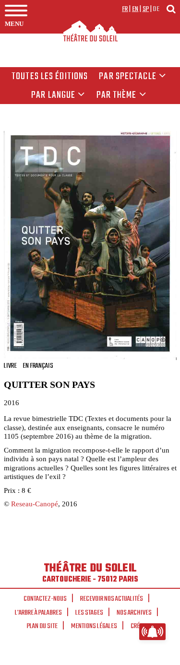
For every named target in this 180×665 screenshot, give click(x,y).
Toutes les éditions (50, 76)
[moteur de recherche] (171, 9)
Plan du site (42, 626)
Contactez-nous (45, 599)
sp (146, 9)
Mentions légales (94, 626)
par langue (53, 95)
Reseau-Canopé (34, 504)
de (156, 9)
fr (125, 9)
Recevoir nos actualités (111, 599)
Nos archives (134, 612)
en (135, 9)
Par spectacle (127, 76)
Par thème (116, 95)
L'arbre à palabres (38, 612)
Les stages (89, 612)
